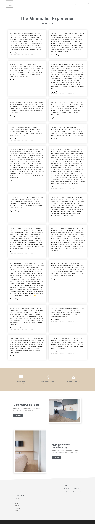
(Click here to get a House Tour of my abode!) (21, 54)
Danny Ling (13, 53)
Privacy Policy (77, 491)
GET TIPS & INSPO (47, 382)
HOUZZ (17, 500)
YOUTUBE (17, 505)
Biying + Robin (55, 92)
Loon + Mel (54, 352)
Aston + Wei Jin (56, 320)
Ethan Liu (54, 187)
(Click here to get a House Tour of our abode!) (62, 93)
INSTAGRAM (18, 503)
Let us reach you (73, 382)
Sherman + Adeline (16, 328)
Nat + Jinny (13, 252)
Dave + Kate (14, 139)
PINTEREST (18, 508)
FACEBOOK (18, 498)
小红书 (16, 510)
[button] (18, 415)
